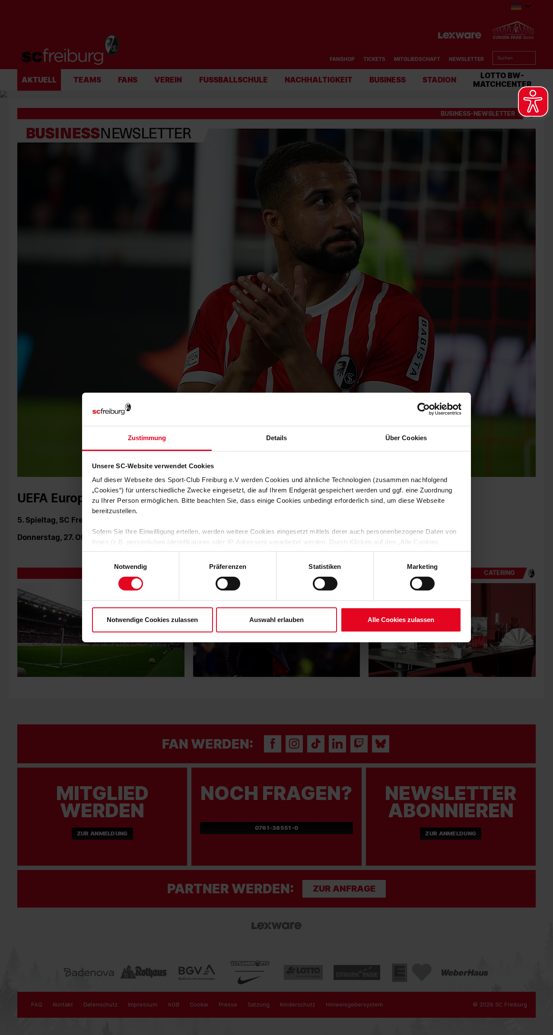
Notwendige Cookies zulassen (152, 619)
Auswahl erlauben (276, 619)
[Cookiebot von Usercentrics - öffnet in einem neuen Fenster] (423, 409)
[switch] (228, 584)
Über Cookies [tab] (406, 437)
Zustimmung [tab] (147, 437)
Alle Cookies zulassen (401, 619)
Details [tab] (276, 437)
